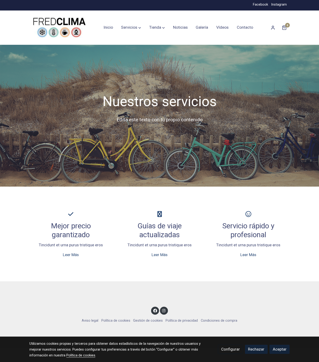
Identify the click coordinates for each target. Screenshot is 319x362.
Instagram (279, 4)
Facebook (260, 4)
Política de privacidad (182, 320)
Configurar (230, 349)
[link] (59, 27)
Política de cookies (115, 320)
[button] (131, 27)
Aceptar (280, 349)
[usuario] (273, 27)
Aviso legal (90, 320)
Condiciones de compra (219, 320)
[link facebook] (155, 310)
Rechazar (256, 349)
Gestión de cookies (148, 320)
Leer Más (71, 254)
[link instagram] (164, 310)
